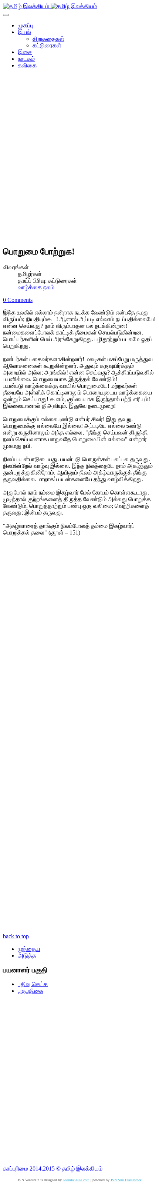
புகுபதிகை (30, 991)
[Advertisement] (79, 159)
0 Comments (18, 300)
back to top (16, 936)
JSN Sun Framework (126, 1180)
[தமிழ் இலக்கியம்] (50, 6)
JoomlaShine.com (76, 1180)
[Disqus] (79, 641)
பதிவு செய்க (33, 984)
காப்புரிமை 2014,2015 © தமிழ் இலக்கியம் (52, 1168)
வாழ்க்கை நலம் (36, 287)
